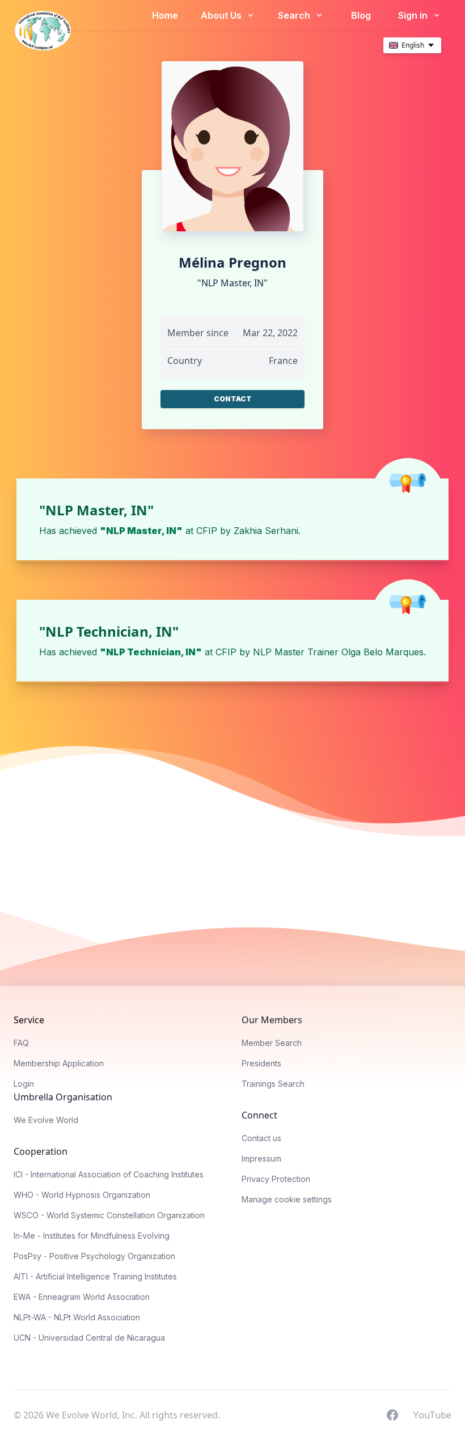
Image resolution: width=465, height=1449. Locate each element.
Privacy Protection (276, 1179)
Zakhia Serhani (266, 530)
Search (295, 15)
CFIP (206, 530)
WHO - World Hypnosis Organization (82, 1195)
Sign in (414, 15)
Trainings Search (273, 1083)
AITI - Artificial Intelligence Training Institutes (95, 1276)
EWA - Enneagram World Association (82, 1297)
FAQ (21, 1043)
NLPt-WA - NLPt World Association (77, 1317)
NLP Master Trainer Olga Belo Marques (338, 652)
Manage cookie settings (287, 1199)
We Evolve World (46, 1120)
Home (165, 15)
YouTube (432, 1414)
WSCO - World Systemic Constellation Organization (109, 1215)
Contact (233, 399)
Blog (361, 15)
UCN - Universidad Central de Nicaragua (89, 1337)
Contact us (261, 1138)
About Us (222, 15)
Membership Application (59, 1063)
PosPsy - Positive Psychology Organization (94, 1256)
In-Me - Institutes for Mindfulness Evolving (92, 1235)
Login (24, 1083)
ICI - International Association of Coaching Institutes (109, 1174)
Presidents (261, 1063)
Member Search (272, 1043)
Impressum (261, 1158)
